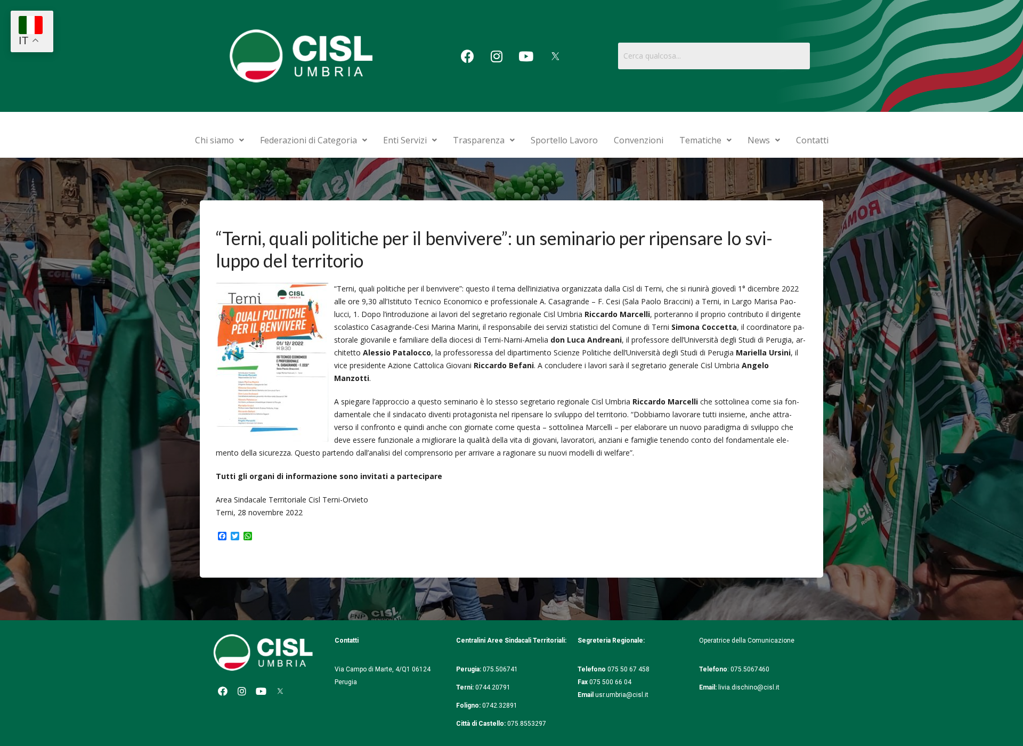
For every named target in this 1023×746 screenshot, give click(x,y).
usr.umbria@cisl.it (621, 695)
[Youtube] (526, 56)
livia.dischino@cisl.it (749, 687)
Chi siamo (214, 140)
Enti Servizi (405, 140)
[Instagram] (496, 56)
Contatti (812, 140)
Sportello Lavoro (564, 140)
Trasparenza (479, 140)
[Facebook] (467, 56)
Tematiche (700, 140)
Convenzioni (638, 140)
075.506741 (501, 669)
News (759, 140)
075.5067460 (750, 669)
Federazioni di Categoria (308, 140)
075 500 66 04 (610, 682)
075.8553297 (526, 723)
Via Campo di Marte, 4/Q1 (372, 669)
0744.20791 (492, 687)
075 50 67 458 (629, 669)
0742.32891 (499, 705)
